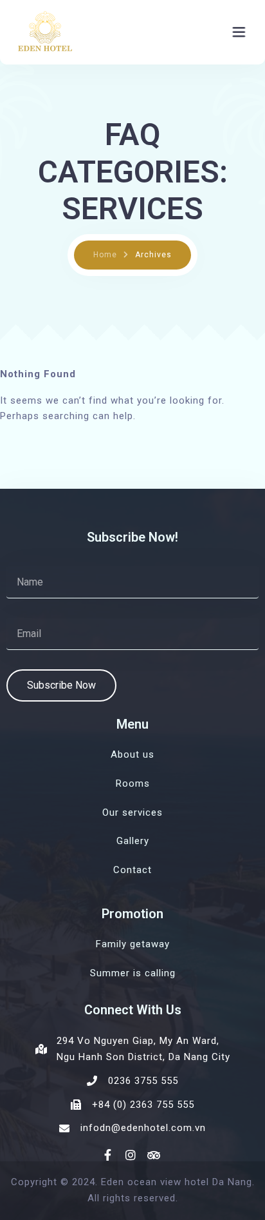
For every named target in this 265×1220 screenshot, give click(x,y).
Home (105, 254)
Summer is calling (133, 973)
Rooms (133, 783)
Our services (132, 812)
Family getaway (133, 944)
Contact (132, 870)
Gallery (132, 841)
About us (132, 754)
